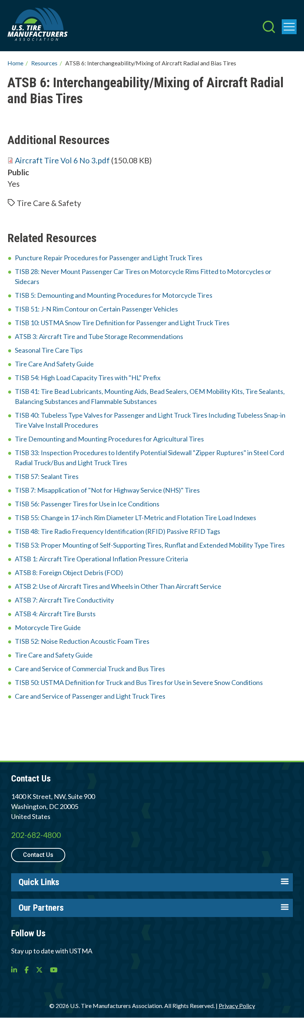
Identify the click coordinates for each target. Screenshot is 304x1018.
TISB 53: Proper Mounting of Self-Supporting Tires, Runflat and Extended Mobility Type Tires (150, 545)
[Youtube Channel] (53, 970)
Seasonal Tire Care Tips (49, 350)
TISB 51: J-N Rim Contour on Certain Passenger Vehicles (96, 309)
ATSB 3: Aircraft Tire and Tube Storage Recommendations (99, 336)
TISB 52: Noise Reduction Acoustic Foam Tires (82, 641)
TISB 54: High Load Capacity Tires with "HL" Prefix (88, 377)
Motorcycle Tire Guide (48, 627)
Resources (44, 62)
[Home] (37, 25)
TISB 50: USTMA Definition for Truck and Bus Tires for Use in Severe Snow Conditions (139, 682)
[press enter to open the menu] (289, 26)
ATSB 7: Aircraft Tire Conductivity (64, 600)
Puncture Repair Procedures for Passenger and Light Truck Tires (108, 258)
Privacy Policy (237, 1005)
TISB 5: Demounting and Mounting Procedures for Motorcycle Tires (113, 295)
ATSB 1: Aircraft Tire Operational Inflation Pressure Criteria (101, 559)
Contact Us (38, 854)
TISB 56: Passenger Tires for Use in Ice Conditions (87, 504)
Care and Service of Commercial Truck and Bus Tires (90, 669)
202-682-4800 (36, 834)
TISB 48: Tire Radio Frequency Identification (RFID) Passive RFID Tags (117, 531)
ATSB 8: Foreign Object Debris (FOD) (69, 572)
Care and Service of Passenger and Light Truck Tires (90, 696)
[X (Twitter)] (39, 970)
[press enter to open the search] (268, 27)
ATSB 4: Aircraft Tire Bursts (55, 614)
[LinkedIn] (14, 970)
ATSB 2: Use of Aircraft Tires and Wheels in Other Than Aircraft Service (118, 586)
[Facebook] (26, 970)
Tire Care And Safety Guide (54, 364)
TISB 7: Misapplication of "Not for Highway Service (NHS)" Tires (107, 490)
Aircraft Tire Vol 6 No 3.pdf (62, 160)
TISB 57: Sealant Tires (47, 476)
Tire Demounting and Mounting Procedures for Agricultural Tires (109, 439)
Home (15, 62)
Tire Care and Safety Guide (54, 655)
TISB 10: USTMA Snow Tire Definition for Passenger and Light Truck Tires (122, 323)
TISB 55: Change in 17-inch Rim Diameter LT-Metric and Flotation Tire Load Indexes (135, 517)
